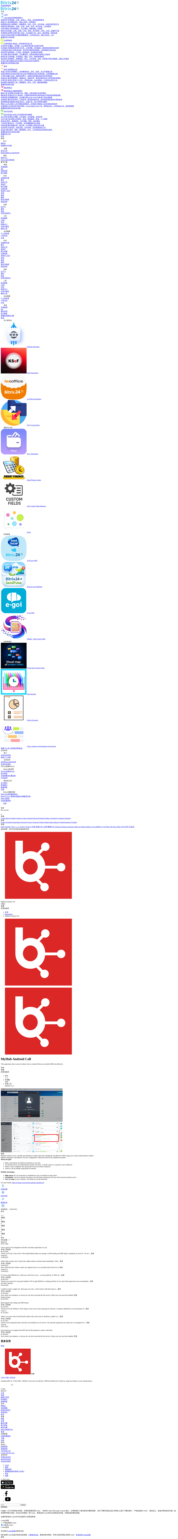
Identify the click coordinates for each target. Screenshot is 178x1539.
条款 (6, 1467)
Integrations (9, 914)
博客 (2, 1419)
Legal (7, 1465)
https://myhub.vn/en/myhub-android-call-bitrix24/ (28, 1183)
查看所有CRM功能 (7, 37)
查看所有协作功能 (7, 84)
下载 (2, 1438)
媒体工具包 (5, 1397)
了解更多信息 (33, 1535)
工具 (2, 1393)
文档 (2, 1440)
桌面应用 (4, 1449)
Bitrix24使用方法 (7, 1429)
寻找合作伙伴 (6, 1457)
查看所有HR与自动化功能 (10, 132)
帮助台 (3, 1406)
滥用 (6, 1476)
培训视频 (4, 1408)
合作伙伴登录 (6, 1461)
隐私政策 (8, 1469)
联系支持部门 (6, 1410)
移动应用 (4, 1446)
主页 (6, 912)
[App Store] (7, 1484)
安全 (6, 1473)
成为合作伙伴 (6, 1459)
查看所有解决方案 (7, 316)
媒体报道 (4, 1401)
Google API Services (8, 1453)
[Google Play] (8, 1488)
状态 (2, 1414)
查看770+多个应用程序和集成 (11, 748)
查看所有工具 (6, 134)
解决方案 (4, 1423)
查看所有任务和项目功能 (10, 63)
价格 (2, 1395)
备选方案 (4, 1427)
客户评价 (4, 1425)
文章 (2, 1421)
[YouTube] (8, 1501)
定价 (2, 136)
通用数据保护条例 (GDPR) (14, 1471)
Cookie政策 (11, 1531)
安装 (3, 904)
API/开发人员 (6, 1451)
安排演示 (4, 1412)
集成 (2, 318)
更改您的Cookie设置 (83, 1535)
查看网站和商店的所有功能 (11, 108)
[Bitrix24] (10, 4)
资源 (2, 1432)
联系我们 (4, 1399)
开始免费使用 (6, 5)
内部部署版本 (6, 1436)
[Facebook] (6, 1495)
